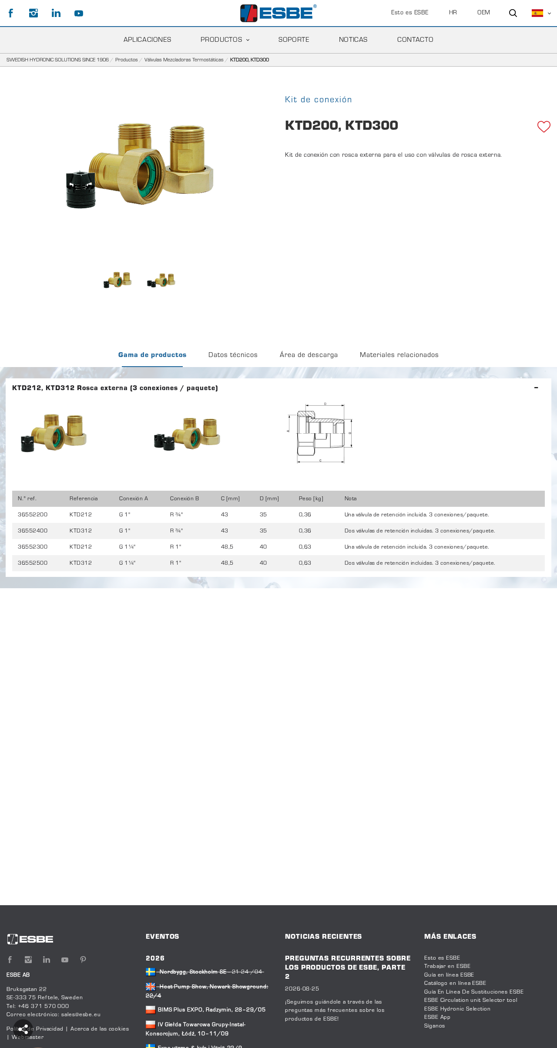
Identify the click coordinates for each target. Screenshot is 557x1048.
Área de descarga (309, 355)
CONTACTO (415, 40)
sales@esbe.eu (81, 1015)
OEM (483, 13)
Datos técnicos (233, 355)
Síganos (434, 1026)
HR (453, 13)
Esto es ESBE (410, 13)
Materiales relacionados (399, 355)
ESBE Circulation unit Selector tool (470, 1000)
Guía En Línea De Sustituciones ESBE (474, 992)
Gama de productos (152, 355)
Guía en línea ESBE (449, 975)
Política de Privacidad (36, 1029)
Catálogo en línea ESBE (455, 983)
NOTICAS (353, 40)
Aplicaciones (147, 40)
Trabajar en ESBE (447, 966)
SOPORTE (293, 40)
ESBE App (437, 1017)
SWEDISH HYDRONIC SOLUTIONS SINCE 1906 (58, 60)
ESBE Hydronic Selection (457, 1009)
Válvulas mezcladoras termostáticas (184, 60)
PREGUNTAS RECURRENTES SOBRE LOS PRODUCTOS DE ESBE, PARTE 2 (348, 968)
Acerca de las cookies (99, 1029)
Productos (221, 40)
